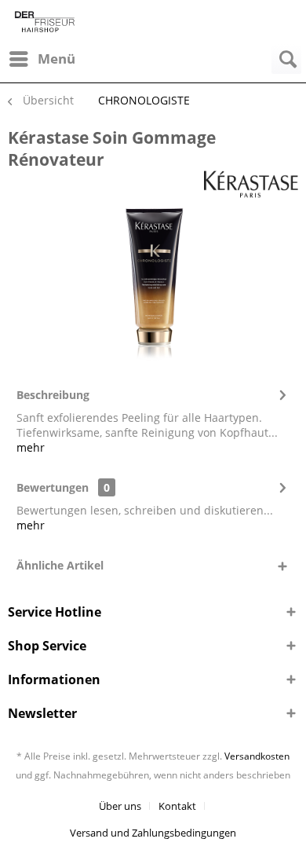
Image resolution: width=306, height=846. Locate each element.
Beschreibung (52, 394)
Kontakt (177, 806)
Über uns (120, 806)
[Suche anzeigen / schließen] (286, 59)
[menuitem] (41, 59)
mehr (30, 447)
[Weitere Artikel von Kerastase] (251, 184)
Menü (56, 58)
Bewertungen (52, 487)
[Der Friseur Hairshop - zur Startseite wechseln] (45, 21)
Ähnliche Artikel (60, 565)
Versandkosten (257, 756)
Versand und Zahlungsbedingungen (153, 833)
